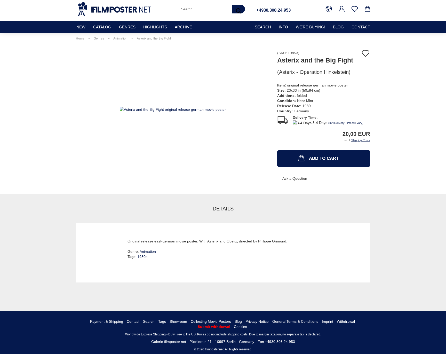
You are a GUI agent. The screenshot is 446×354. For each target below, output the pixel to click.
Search (149, 321)
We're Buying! (310, 27)
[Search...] (238, 9)
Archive (183, 27)
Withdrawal (346, 321)
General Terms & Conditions (295, 321)
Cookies (240, 327)
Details (223, 208)
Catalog (102, 27)
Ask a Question (294, 178)
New (80, 27)
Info (283, 27)
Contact (361, 27)
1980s (142, 257)
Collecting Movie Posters (211, 321)
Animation (148, 251)
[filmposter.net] (114, 9)
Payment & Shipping (106, 321)
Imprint (327, 321)
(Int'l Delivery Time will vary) (345, 122)
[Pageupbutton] (432, 346)
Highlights (155, 27)
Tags (162, 321)
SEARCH (263, 27)
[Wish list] (354, 9)
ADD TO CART (324, 158)
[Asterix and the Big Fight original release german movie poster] (173, 109)
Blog (338, 27)
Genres (127, 27)
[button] (328, 9)
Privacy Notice (257, 321)
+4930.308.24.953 (273, 10)
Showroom (178, 321)
